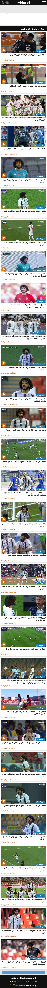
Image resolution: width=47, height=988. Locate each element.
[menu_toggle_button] (44, 3)
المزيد (23, 972)
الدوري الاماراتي (40, 51)
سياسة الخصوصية (16, 982)
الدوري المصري (40, 677)
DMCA (27, 982)
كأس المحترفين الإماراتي (38, 270)
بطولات (13, 978)
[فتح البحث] (3, 3)
